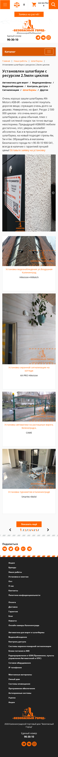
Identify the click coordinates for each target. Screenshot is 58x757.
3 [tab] (31, 229)
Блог (11, 616)
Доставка (13, 607)
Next (53, 193)
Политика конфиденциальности (24, 595)
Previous (4, 193)
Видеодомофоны (42, 82)
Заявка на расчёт (29, 14)
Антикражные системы (20, 693)
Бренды (12, 567)
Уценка (12, 697)
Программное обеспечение (22, 688)
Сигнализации (10, 89)
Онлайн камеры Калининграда (24, 625)
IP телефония (15, 667)
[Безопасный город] (29, 25)
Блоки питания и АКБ (19, 651)
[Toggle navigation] (5, 4)
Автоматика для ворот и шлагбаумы (26, 632)
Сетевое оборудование (20, 663)
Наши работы (15, 572)
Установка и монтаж (18, 576)
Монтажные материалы (20, 674)
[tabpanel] (29, 193)
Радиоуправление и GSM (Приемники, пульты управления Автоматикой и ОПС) (31, 657)
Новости (13, 620)
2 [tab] (26, 229)
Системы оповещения (19, 684)
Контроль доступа (37, 86)
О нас (11, 586)
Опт (10, 581)
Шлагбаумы (29, 89)
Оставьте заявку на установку (27, 150)
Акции (12, 563)
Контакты (13, 590)
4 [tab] (36, 229)
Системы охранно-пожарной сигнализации (30, 646)
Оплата (12, 602)
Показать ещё (29, 524)
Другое (44, 89)
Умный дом (14, 679)
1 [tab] (22, 229)
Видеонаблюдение (12, 86)
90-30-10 (12, 39)
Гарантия (13, 611)
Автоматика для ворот (15, 82)
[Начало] (10, 529)
